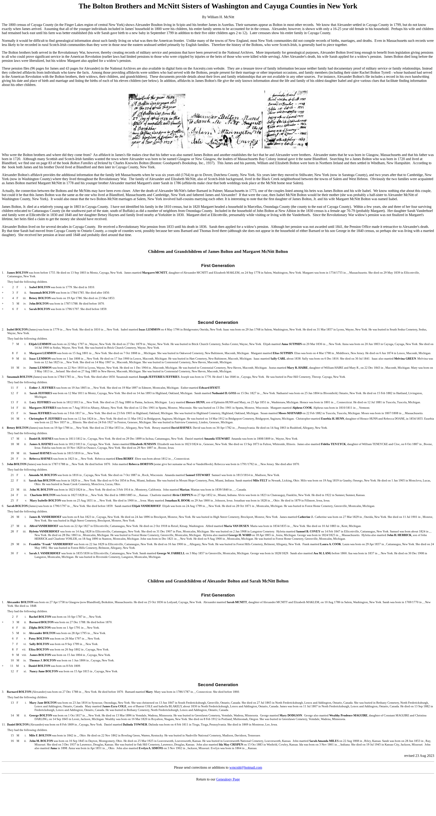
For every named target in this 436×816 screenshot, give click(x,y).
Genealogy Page (228, 779)
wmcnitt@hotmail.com (245, 767)
